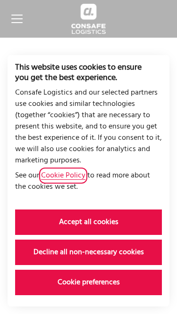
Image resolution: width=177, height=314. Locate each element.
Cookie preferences (89, 282)
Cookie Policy (63, 175)
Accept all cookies (88, 222)
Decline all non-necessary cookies (89, 252)
